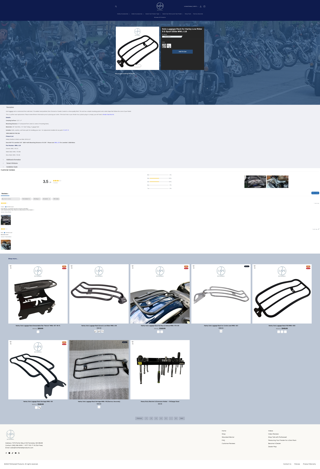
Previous (139, 418)
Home (224, 431)
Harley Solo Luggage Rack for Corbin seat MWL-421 (221, 326)
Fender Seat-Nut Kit (108, 114)
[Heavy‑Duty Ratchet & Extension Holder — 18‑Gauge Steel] (160, 369)
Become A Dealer (274, 443)
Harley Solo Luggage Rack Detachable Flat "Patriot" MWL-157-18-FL (38, 326)
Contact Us (287, 464)
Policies (297, 464)
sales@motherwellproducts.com (21, 448)
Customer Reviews (228, 443)
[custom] (6, 453)
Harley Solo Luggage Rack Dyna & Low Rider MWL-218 (99, 326)
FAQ (223, 440)
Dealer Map (272, 446)
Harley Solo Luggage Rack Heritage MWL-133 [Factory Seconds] (99, 401)
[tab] (136, 66)
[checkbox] (56, 198)
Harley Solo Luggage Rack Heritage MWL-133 (38, 401)
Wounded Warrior (228, 437)
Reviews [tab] (5, 193)
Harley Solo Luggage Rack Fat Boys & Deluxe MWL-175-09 (160, 326)
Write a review (315, 193)
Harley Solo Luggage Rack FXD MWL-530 (282, 326)
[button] (116, 6)
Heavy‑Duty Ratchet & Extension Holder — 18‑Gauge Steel (160, 401)
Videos (270, 431)
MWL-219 (57, 142)
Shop (224, 434)
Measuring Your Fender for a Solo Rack (282, 440)
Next (181, 418)
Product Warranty (309, 464)
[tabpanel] (160, 223)
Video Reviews (273, 434)
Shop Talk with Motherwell (277, 437)
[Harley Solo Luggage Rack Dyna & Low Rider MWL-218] (99, 294)
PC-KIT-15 (66, 130)
